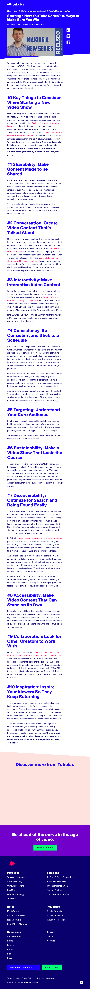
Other (16, 11)
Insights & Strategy (15, 894)
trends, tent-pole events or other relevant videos (40, 538)
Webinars (51, 941)
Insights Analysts (15, 920)
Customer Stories (15, 936)
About (51, 932)
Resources (14, 932)
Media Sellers (13, 911)
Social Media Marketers (17, 924)
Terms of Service (13, 978)
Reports (10, 945)
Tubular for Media (54, 911)
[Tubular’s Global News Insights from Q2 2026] (45, 794)
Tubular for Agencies (56, 920)
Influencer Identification (57, 886)
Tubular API (12, 898)
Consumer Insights (15, 886)
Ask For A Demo (45, 848)
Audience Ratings (15, 881)
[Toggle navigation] (80, 5)
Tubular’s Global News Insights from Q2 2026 (44, 805)
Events (10, 949)
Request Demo (52, 967)
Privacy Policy (27, 978)
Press (9, 958)
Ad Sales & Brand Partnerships (60, 877)
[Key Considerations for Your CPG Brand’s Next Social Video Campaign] (71, 794)
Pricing (10, 941)
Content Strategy (54, 890)
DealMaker (12, 890)
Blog (9, 11)
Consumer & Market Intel (58, 894)
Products (13, 872)
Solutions (53, 872)
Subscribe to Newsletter (23, 967)
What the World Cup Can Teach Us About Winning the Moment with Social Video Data (18, 805)
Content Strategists (16, 915)
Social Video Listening (57, 881)
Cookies (37, 978)
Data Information (48, 978)
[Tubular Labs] (11, 863)
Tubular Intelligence (16, 877)
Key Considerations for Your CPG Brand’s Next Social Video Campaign (71, 805)
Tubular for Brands (55, 915)
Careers (50, 936)
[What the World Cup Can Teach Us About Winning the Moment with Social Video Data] (18, 794)
